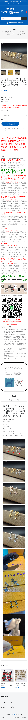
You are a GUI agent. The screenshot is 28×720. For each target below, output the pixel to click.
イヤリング (5, 130)
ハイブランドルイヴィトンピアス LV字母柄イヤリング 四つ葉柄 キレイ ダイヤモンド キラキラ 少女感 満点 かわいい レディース (14, 32)
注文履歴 (24, 717)
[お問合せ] (9, 3)
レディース (21, 128)
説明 (14, 396)
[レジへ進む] (13, 3)
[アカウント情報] (19, 3)
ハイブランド (8, 128)
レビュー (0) (14, 399)
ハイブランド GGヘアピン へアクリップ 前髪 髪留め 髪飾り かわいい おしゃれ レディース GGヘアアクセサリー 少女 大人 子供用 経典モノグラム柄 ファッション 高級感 (20, 684)
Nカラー (4, 113)
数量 (2, 120)
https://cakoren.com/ (11, 279)
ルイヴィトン (15, 128)
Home (14, 29)
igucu (13, 714)
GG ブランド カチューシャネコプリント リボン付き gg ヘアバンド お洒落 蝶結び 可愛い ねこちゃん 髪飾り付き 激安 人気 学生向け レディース (7, 684)
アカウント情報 (15, 717)
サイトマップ (5, 717)
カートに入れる (11, 124)
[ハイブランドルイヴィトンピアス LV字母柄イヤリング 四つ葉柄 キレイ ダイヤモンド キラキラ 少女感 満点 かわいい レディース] (3, 72)
